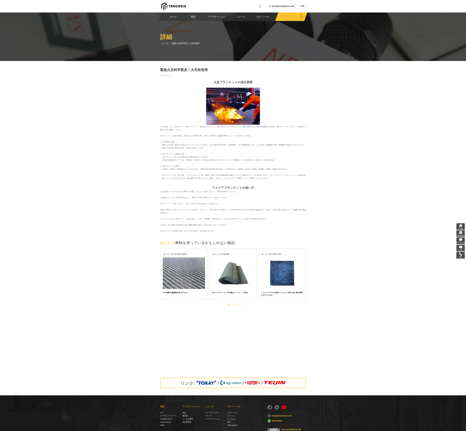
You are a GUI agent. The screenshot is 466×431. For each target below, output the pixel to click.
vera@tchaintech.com (283, 6)
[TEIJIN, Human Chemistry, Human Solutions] (274, 382)
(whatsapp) (277, 421)
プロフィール (262, 17)
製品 (193, 17)
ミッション (231, 419)
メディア (207, 416)
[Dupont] (252, 382)
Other (162, 425)
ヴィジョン (230, 416)
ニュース (240, 17)
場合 (184, 413)
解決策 (185, 416)
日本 (302, 6)
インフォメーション (212, 419)
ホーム (173, 17)
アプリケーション (216, 17)
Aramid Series (165, 422)
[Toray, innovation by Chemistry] (206, 382)
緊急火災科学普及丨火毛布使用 (185, 43)
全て (162, 413)
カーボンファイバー (163, 416)
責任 (229, 422)
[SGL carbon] (230, 382)
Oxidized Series (166, 419)
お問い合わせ (232, 425)
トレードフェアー (211, 413)
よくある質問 (188, 419)
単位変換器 (187, 422)
